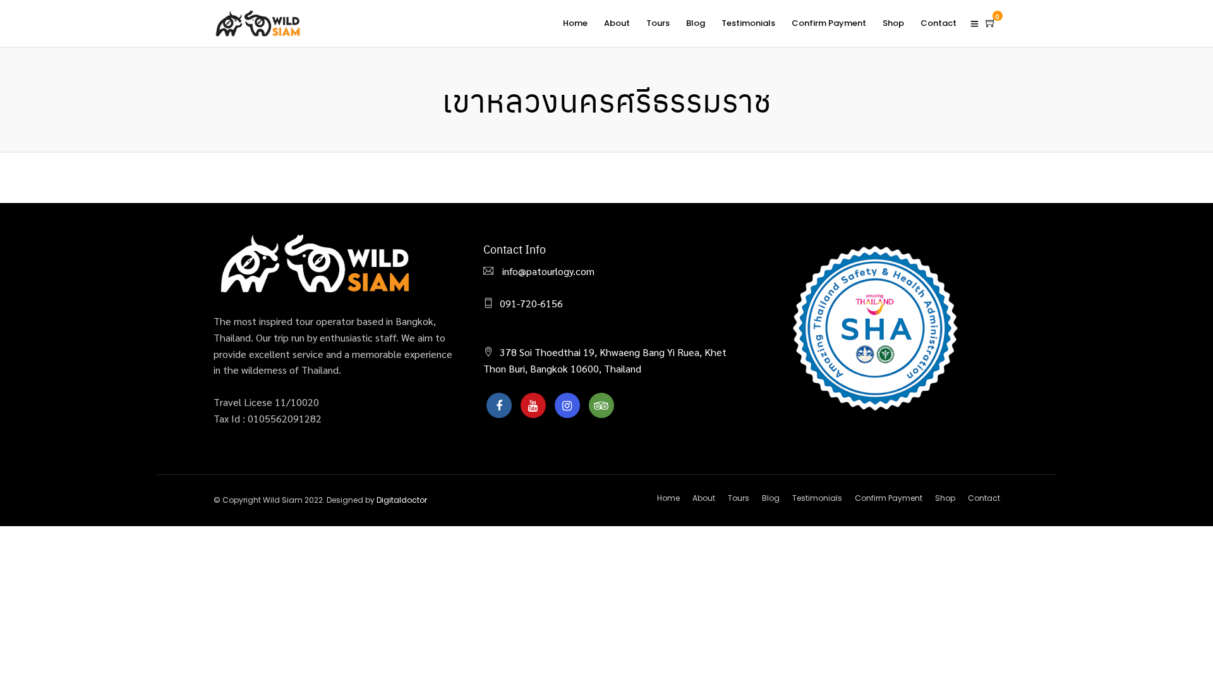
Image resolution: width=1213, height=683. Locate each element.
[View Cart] (990, 22)
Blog (695, 23)
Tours (658, 23)
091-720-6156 (531, 303)
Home (575, 23)
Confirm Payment (829, 23)
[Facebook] (499, 405)
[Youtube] (533, 405)
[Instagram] (567, 405)
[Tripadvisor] (601, 405)
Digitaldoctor (402, 500)
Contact (938, 23)
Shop (893, 23)
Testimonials (748, 23)
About (617, 23)
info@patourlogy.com (547, 271)
